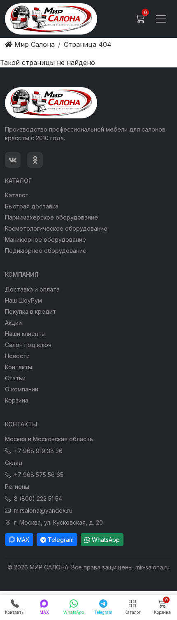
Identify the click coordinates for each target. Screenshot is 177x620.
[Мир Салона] (51, 19)
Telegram (61, 539)
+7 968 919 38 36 (38, 450)
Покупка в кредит (30, 311)
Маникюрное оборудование (45, 239)
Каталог (16, 195)
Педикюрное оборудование (45, 250)
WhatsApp (106, 539)
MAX (23, 539)
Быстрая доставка (31, 206)
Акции (13, 322)
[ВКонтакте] (13, 160)
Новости (17, 355)
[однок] (35, 160)
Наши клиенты (25, 333)
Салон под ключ (28, 344)
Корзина (16, 400)
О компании (21, 389)
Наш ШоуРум (23, 300)
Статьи (15, 378)
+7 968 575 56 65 (38, 474)
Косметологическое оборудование (56, 228)
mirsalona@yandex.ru (43, 510)
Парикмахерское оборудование (51, 217)
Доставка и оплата (32, 289)
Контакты (18, 366)
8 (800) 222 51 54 (38, 498)
